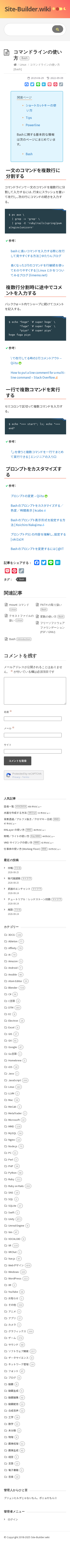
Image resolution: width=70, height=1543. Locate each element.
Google (12, 1047)
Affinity (12, 948)
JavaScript (14, 1080)
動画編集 (13, 1397)
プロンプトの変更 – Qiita (27, 496)
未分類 (12, 1430)
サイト (7, 744)
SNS (10, 1192)
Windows (13, 1272)
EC (9, 1014)
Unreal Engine (16, 1225)
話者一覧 (15, 806)
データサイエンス (18, 1357)
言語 (10, 1463)
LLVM (11, 1093)
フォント (13, 1371)
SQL (10, 1199)
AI (9, 954)
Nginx (11, 1139)
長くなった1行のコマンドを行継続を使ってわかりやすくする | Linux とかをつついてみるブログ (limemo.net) (37, 270)
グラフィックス (17, 1331)
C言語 (11, 1001)
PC (9, 1153)
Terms (25, 777)
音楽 (10, 1477)
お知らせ (13, 1298)
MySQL (12, 1133)
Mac (10, 1100)
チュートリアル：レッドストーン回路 (34, 899)
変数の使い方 (51, 616)
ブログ (12, 1377)
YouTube (13, 1291)
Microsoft (14, 1120)
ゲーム (12, 1338)
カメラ (12, 1324)
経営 (10, 1457)
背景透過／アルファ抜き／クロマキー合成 (31, 819)
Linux (23, 64)
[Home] (15, 64)
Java (11, 1073)
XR (9, 1285)
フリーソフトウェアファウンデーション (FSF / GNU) (52, 627)
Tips (29, 117)
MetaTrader (15, 1113)
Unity (11, 1219)
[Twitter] (32, 85)
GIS (10, 1034)
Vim (10, 1232)
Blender (13, 987)
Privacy (16, 777)
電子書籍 (13, 1470)
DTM (10, 1007)
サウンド (13, 1344)
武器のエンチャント (24, 889)
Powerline (33, 125)
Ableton (13, 941)
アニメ (12, 1311)
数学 (10, 1424)
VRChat (12, 1252)
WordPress (14, 1278)
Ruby (11, 1179)
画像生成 (13, 1450)
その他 (12, 1305)
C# (9, 994)
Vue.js (11, 1258)
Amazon (13, 961)
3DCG (11, 934)
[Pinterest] (55, 85)
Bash (29, 154)
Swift (11, 1212)
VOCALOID (14, 1239)
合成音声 (13, 1410)
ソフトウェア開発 (18, 1351)
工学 (10, 1417)
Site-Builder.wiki (28, 9)
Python (12, 1172)
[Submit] (57, 29)
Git (10, 1040)
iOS (10, 1067)
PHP (10, 1166)
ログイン (13, 1519)
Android (13, 967)
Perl (10, 1159)
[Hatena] (44, 85)
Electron (13, 1020)
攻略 (14, 868)
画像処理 (13, 1443)
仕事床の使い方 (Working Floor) (25, 849)
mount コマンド (19, 607)
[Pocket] (49, 85)
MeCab (12, 1106)
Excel (11, 1027)
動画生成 (13, 1390)
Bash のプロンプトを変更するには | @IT (37, 548)
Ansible (12, 974)
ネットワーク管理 (18, 1364)
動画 (10, 1384)
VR (9, 1245)
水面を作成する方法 (20, 813)
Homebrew (14, 1060)
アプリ (12, 1318)
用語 (14, 909)
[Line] (38, 85)
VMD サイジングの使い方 (21, 842)
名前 (8, 712)
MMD (11, 1126)
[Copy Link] (61, 85)
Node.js (12, 1146)
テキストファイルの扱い (21, 618)
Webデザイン (16, 1265)
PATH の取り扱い (51, 607)
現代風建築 (19, 878)
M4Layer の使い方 (18, 830)
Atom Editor (15, 981)
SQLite (12, 1205)
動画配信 (13, 1404)
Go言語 (12, 1054)
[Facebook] (27, 85)
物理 (10, 1437)
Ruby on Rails (16, 1186)
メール (9, 728)
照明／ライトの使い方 (22, 836)
